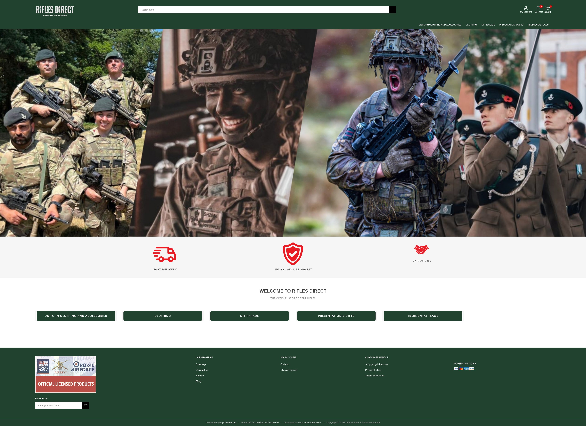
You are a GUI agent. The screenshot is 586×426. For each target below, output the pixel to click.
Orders (284, 364)
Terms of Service (374, 375)
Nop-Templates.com (309, 422)
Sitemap (201, 364)
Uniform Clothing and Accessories (76, 316)
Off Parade (249, 316)
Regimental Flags (423, 316)
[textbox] (263, 9)
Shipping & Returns (376, 364)
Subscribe (85, 405)
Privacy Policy (373, 369)
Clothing (163, 316)
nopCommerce (227, 422)
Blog (198, 381)
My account (526, 12)
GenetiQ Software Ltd (267, 422)
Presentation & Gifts (336, 316)
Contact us (202, 369)
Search (392, 9)
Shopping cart (288, 369)
